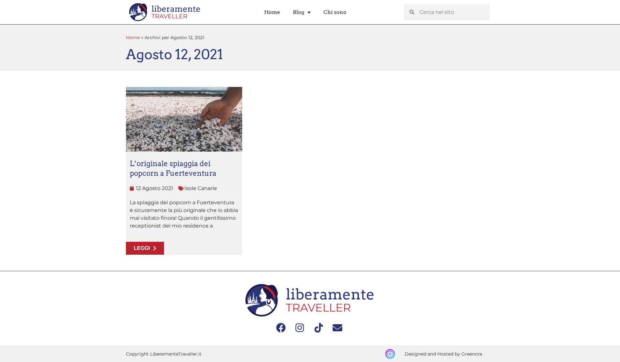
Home (272, 12)
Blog (298, 12)
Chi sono (335, 12)
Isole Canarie (200, 188)
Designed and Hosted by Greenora (443, 354)
